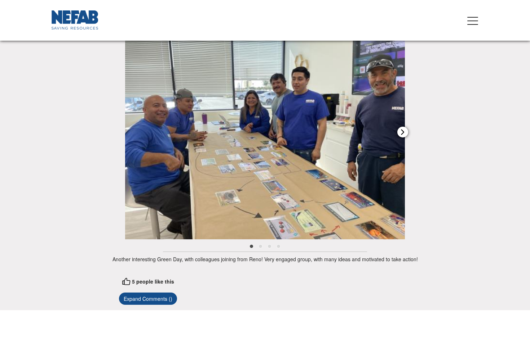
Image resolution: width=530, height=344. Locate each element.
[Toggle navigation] (472, 20)
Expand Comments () (148, 298)
